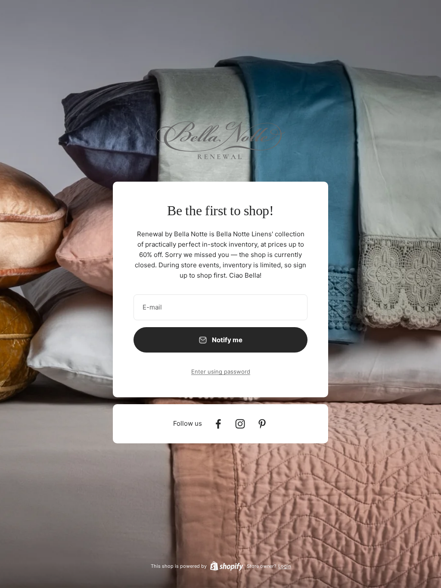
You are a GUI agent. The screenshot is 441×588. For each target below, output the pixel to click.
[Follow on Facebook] (218, 424)
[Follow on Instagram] (240, 424)
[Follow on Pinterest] (262, 424)
